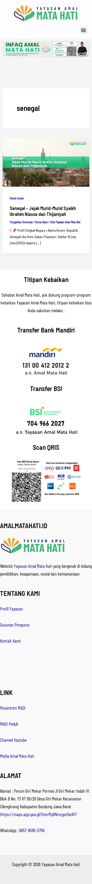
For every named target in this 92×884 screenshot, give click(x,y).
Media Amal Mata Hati (17, 756)
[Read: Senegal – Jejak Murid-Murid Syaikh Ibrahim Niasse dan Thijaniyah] (46, 161)
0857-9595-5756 (32, 830)
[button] (83, 30)
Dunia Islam (17, 198)
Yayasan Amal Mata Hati (33, 566)
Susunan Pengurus (15, 624)
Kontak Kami (10, 641)
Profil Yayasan (11, 608)
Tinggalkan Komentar (21, 222)
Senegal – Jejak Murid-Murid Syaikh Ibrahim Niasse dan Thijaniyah (43, 211)
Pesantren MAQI (12, 708)
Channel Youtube (13, 740)
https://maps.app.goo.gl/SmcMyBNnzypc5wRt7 (38, 814)
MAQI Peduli (9, 724)
